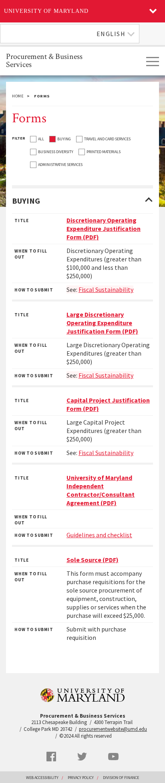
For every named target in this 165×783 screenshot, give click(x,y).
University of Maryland (46, 11)
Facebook (51, 756)
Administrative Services (60, 164)
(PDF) (103, 228)
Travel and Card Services (107, 139)
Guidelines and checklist (99, 535)
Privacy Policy (81, 777)
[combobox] (69, 33)
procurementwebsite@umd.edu (113, 729)
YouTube (113, 757)
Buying (64, 139)
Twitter (82, 756)
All (41, 139)
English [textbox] (111, 34)
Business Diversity (55, 151)
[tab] (82, 200)
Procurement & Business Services (44, 60)
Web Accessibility (42, 777)
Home (18, 96)
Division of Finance (121, 777)
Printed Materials (104, 151)
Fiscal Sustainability (105, 453)
